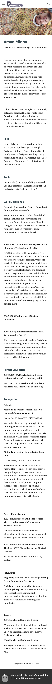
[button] (3, 4)
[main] (26, 44)
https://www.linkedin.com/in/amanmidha (26, 675)
